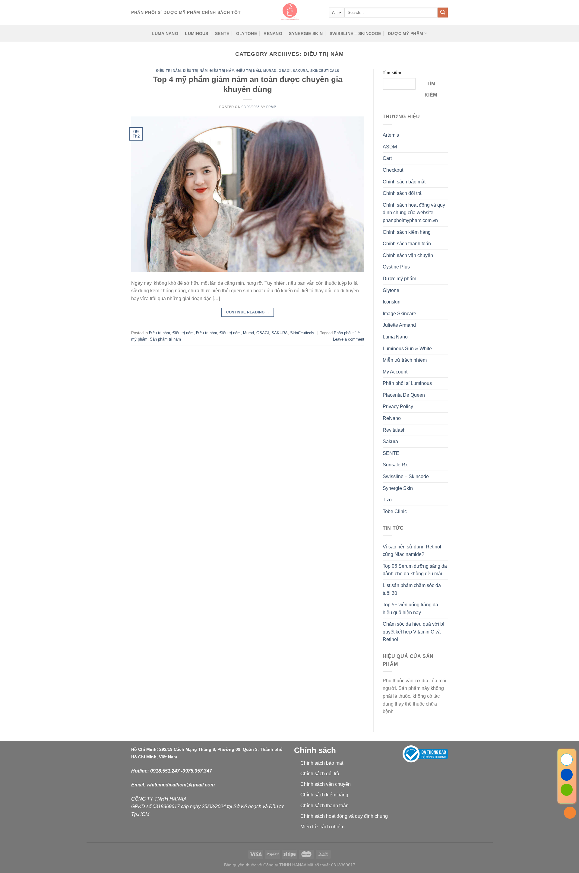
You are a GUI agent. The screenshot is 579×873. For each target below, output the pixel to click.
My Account (395, 371)
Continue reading (248, 312)
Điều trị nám (168, 70)
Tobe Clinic (395, 511)
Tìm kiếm (392, 72)
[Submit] (443, 13)
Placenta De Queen (404, 395)
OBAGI (285, 70)
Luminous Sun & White (407, 348)
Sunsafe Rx (395, 464)
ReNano (273, 33)
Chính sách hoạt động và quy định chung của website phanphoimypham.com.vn (414, 212)
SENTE (222, 33)
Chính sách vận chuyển (408, 255)
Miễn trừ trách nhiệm (405, 360)
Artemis (391, 135)
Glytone (246, 33)
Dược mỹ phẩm (405, 33)
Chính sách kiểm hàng (407, 232)
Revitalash (394, 430)
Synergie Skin (306, 33)
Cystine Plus (396, 266)
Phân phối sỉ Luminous (407, 383)
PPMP (271, 107)
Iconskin (391, 301)
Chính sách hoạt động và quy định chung (344, 816)
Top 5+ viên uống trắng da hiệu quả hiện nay (410, 608)
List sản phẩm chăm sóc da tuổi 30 (412, 589)
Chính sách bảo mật (404, 181)
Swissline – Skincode (355, 33)
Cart (387, 158)
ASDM (390, 146)
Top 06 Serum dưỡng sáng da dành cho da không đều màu (415, 569)
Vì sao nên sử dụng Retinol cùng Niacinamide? (412, 550)
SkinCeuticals (324, 70)
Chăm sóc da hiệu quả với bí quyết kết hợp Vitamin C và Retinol (413, 631)
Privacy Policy (398, 406)
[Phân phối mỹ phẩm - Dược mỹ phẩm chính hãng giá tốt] (289, 12)
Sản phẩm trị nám (165, 339)
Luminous (196, 33)
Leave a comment (348, 339)
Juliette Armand (399, 325)
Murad (270, 70)
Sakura (390, 441)
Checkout (393, 170)
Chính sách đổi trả (402, 193)
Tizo (387, 499)
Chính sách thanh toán (407, 243)
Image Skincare (399, 313)
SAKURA (300, 70)
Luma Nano (165, 33)
